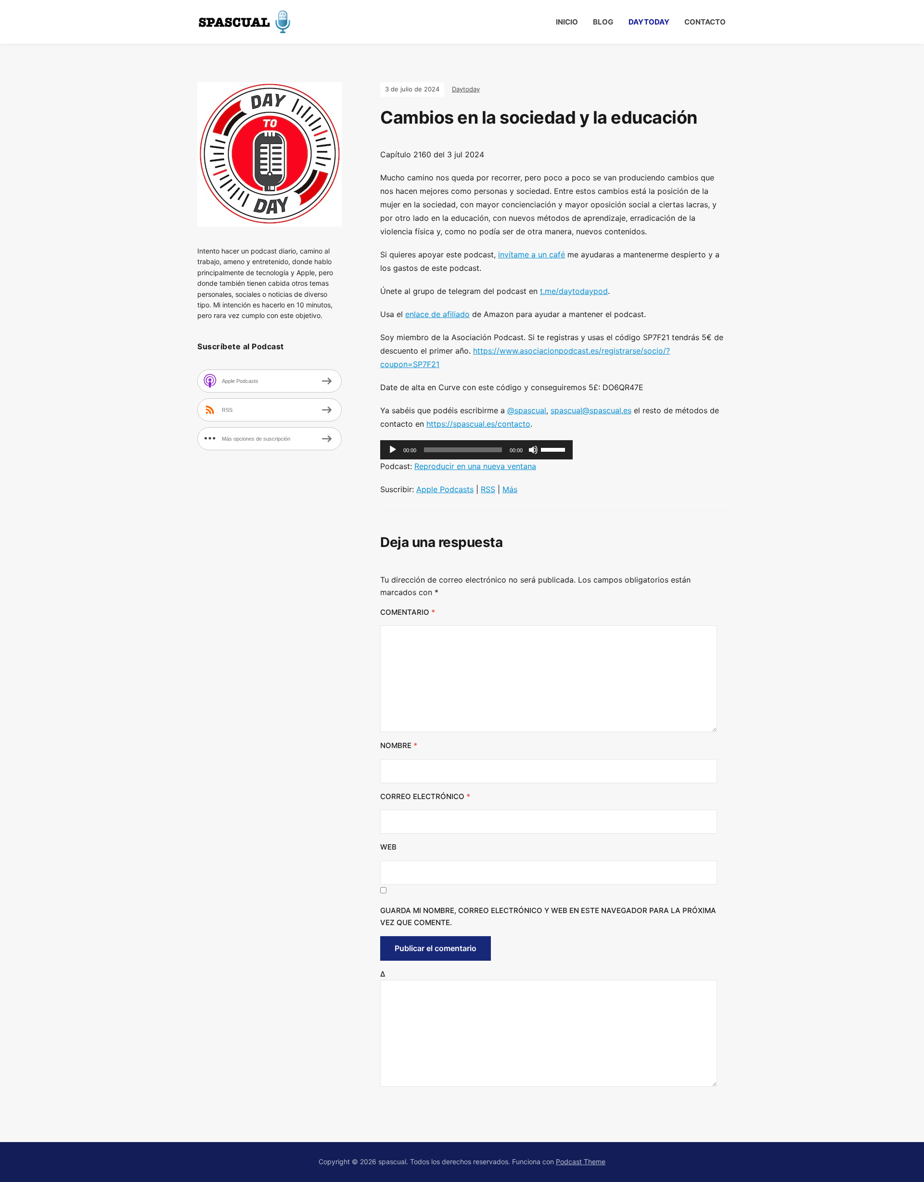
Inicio (567, 21)
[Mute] (533, 450)
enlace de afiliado (437, 314)
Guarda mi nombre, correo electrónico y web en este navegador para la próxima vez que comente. (548, 917)
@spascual (526, 410)
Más (509, 489)
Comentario (407, 612)
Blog (603, 21)
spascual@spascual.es (591, 410)
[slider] (554, 449)
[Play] (393, 450)
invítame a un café (531, 254)
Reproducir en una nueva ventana (475, 466)
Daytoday (649, 21)
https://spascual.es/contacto (478, 424)
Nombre (398, 745)
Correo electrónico (425, 796)
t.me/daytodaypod (574, 291)
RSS (488, 489)
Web (388, 847)
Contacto (705, 21)
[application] (476, 449)
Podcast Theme (580, 1161)
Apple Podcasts (445, 489)
